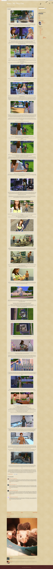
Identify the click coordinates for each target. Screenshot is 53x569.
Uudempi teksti (9, 512)
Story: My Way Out (15, 3)
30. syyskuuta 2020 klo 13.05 (15, 490)
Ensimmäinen (11, 557)
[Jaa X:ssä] (15, 474)
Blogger (30, 567)
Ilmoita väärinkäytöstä (44, 38)
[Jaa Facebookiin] (16, 474)
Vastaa (10, 482)
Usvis (10, 484)
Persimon (10, 490)
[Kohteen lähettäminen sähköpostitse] (14, 474)
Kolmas (40, 33)
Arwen (10, 478)
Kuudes (40, 30)
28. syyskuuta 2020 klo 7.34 (14, 484)
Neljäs (40, 32)
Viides (40, 31)
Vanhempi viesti (35, 512)
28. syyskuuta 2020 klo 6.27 (14, 478)
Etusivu (22, 512)
